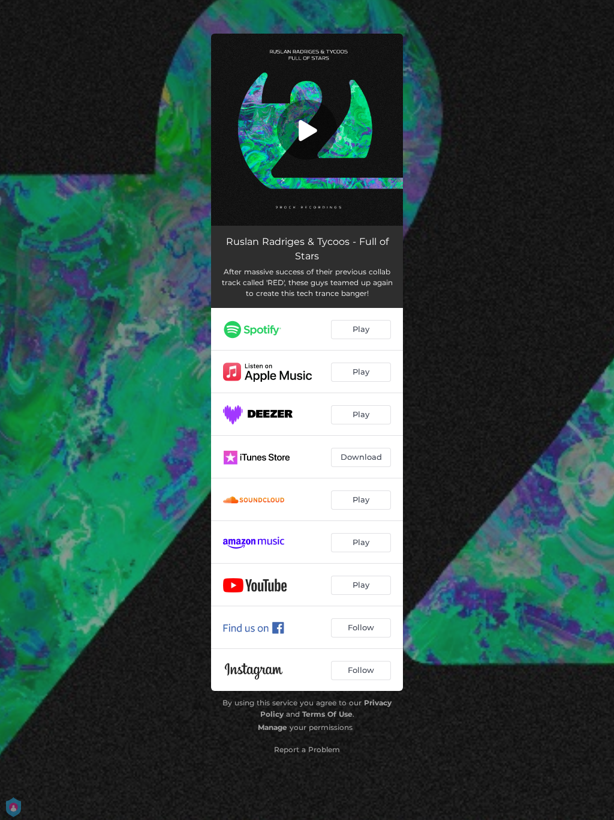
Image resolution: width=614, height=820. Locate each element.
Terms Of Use (327, 714)
